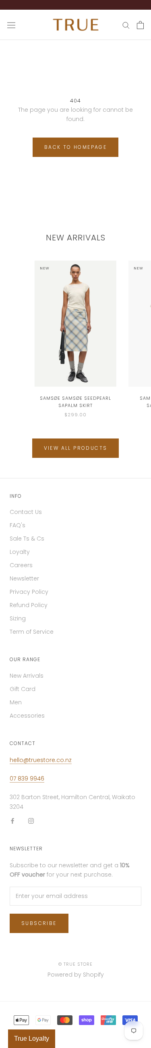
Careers (21, 569)
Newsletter (24, 582)
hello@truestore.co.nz (41, 764)
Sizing (18, 622)
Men (16, 706)
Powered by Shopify (76, 979)
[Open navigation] (11, 29)
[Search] (126, 28)
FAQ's (17, 529)
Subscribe (39, 927)
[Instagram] (31, 824)
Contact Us (26, 516)
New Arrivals (26, 680)
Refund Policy (29, 609)
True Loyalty (31, 1038)
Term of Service (32, 636)
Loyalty (20, 556)
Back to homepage (75, 151)
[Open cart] (140, 29)
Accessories (27, 720)
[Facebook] (12, 824)
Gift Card (22, 693)
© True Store (75, 968)
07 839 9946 (27, 783)
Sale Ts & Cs (27, 543)
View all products (76, 452)
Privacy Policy (29, 596)
